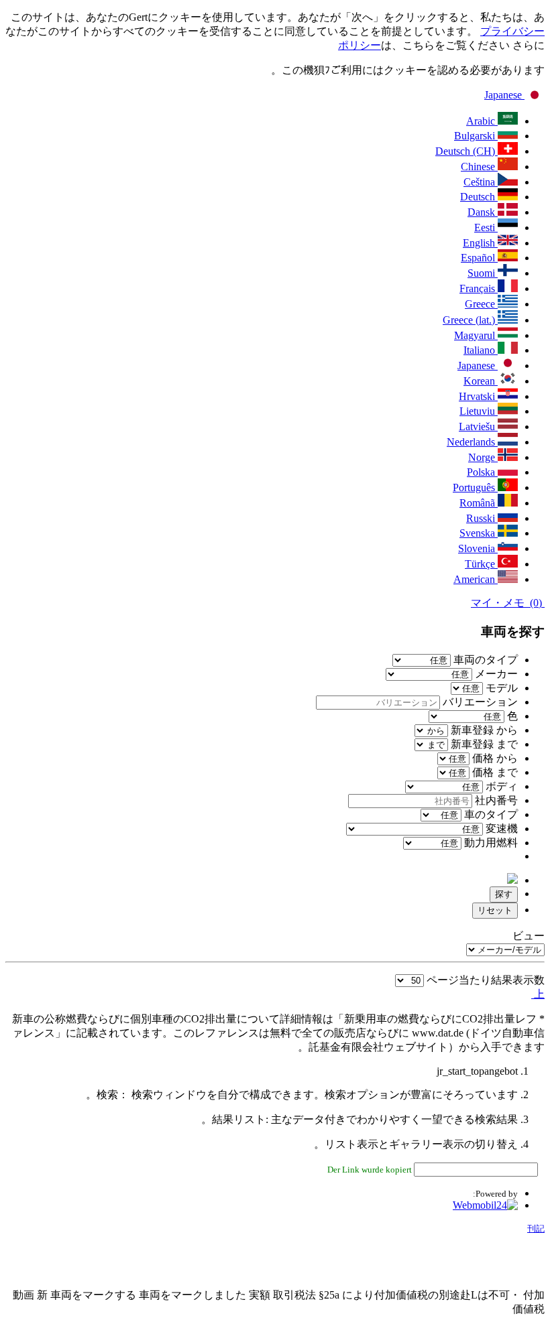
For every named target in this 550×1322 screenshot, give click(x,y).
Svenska (478, 533)
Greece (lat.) (470, 320)
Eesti (486, 227)
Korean (480, 381)
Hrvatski (478, 396)
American (475, 579)
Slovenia (478, 548)
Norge (483, 457)
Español (479, 257)
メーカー (495, 673)
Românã (478, 503)
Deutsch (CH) (466, 151)
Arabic (482, 121)
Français (478, 288)
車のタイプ (489, 814)
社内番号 (495, 800)
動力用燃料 (489, 842)
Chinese (479, 166)
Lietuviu (478, 411)
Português (475, 487)
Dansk (483, 212)
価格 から (495, 758)
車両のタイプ (484, 659)
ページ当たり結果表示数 (486, 980)
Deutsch (479, 196)
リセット (495, 910)
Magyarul (476, 335)
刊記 (536, 1229)
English (480, 243)
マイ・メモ (508, 602)
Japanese (504, 95)
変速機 (500, 828)
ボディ (500, 786)
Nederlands (472, 442)
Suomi (483, 273)
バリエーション (479, 702)
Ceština (480, 182)
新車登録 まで (484, 744)
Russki (482, 518)
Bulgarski (476, 135)
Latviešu (478, 426)
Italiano (480, 350)
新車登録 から (484, 730)
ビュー (528, 935)
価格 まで (495, 772)
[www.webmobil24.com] (485, 1205)
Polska (482, 472)
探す (503, 894)
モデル (500, 687)
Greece (481, 304)
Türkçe (481, 564)
